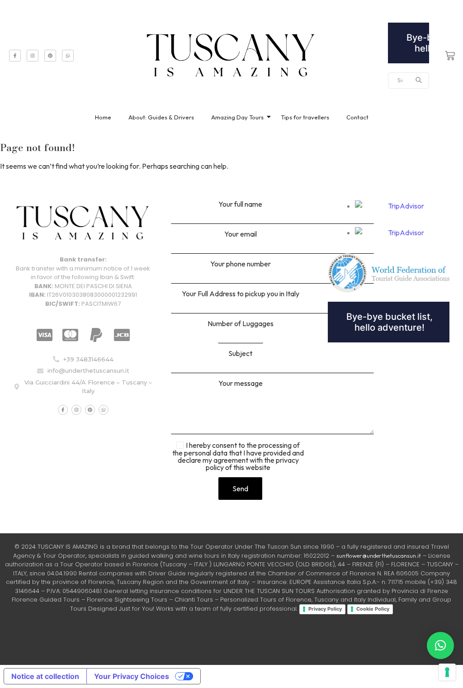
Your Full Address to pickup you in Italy (240, 294)
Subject (240, 354)
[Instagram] (32, 56)
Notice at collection (45, 676)
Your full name (240, 204)
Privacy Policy (325, 609)
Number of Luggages (241, 324)
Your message (240, 384)
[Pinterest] (50, 56)
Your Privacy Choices (131, 676)
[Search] (419, 80)
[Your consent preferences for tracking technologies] (447, 672)
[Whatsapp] (68, 56)
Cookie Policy (372, 609)
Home (103, 117)
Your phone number (240, 264)
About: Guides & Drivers (161, 117)
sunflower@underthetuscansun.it (378, 555)
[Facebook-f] (15, 56)
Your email (240, 234)
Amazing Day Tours (237, 117)
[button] (440, 645)
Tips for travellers (305, 117)
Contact (357, 117)
